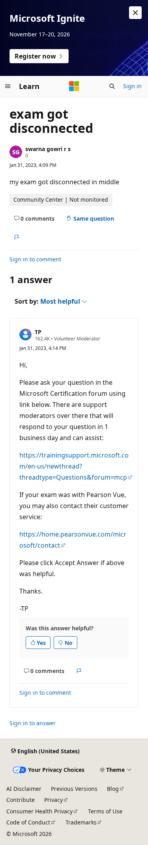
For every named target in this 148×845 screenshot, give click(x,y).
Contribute (20, 799)
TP (38, 332)
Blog (113, 788)
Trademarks (81, 822)
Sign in (132, 86)
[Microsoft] (74, 86)
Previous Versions (74, 788)
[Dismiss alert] (135, 12)
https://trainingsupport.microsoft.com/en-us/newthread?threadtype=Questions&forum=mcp (74, 466)
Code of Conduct (28, 822)
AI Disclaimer (23, 788)
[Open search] (112, 86)
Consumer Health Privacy (39, 811)
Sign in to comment (35, 259)
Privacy (53, 799)
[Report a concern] (16, 237)
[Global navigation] (8, 86)
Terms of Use (105, 811)
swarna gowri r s (48, 149)
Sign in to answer (32, 723)
